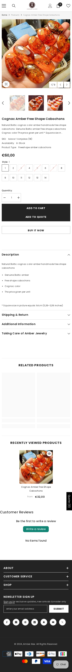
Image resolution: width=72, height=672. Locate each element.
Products (15, 15)
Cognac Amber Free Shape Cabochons (36, 488)
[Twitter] (62, 622)
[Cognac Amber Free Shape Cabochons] (36, 467)
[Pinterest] (25, 622)
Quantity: (7, 190)
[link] (18, 420)
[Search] (14, 6)
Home (4, 15)
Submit (58, 609)
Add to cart (36, 208)
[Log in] (50, 6)
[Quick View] (49, 453)
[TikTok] (34, 622)
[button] (60, 85)
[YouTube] (53, 622)
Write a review (36, 529)
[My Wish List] (68, 6)
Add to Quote (36, 217)
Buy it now (36, 230)
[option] (36, 53)
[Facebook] (6, 622)
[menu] (4, 6)
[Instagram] (16, 622)
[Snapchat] (44, 622)
